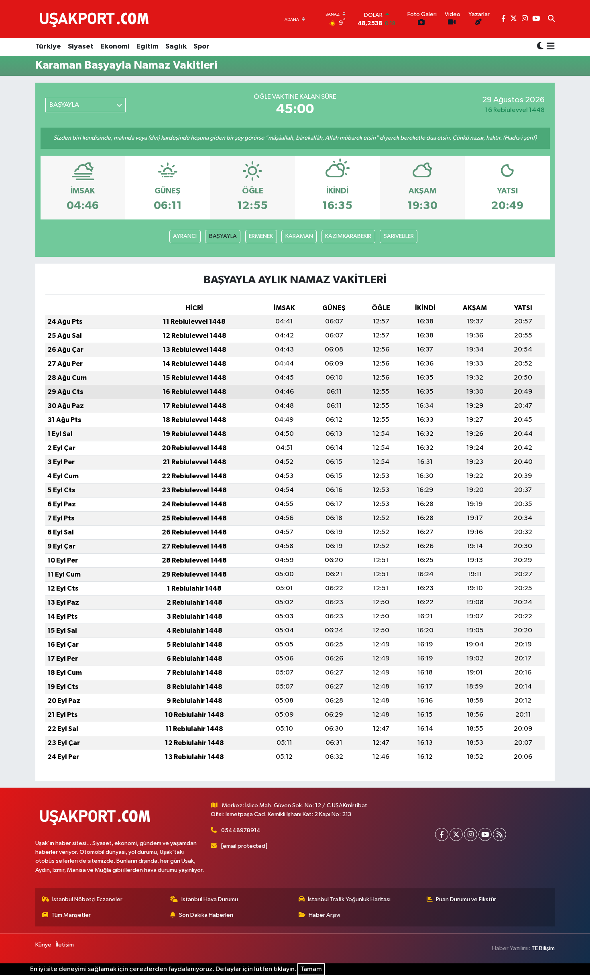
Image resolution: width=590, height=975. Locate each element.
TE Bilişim (543, 948)
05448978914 (240, 830)
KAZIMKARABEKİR (348, 236)
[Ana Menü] (549, 47)
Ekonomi (115, 46)
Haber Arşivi (324, 915)
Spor (201, 46)
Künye (43, 945)
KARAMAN (299, 236)
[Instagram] (470, 834)
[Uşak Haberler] (96, 19)
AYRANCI (185, 236)
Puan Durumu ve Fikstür (466, 899)
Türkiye (48, 46)
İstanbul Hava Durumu (209, 899)
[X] (456, 834)
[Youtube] (485, 834)
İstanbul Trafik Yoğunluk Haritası (349, 899)
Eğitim (147, 46)
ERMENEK (261, 236)
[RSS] (499, 834)
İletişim (65, 945)
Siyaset (81, 46)
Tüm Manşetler (71, 915)
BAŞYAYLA (223, 236)
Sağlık (176, 46)
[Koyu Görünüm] (540, 46)
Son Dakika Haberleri (206, 915)
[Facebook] (441, 834)
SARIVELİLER (399, 236)
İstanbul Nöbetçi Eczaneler (87, 899)
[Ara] (551, 19)
